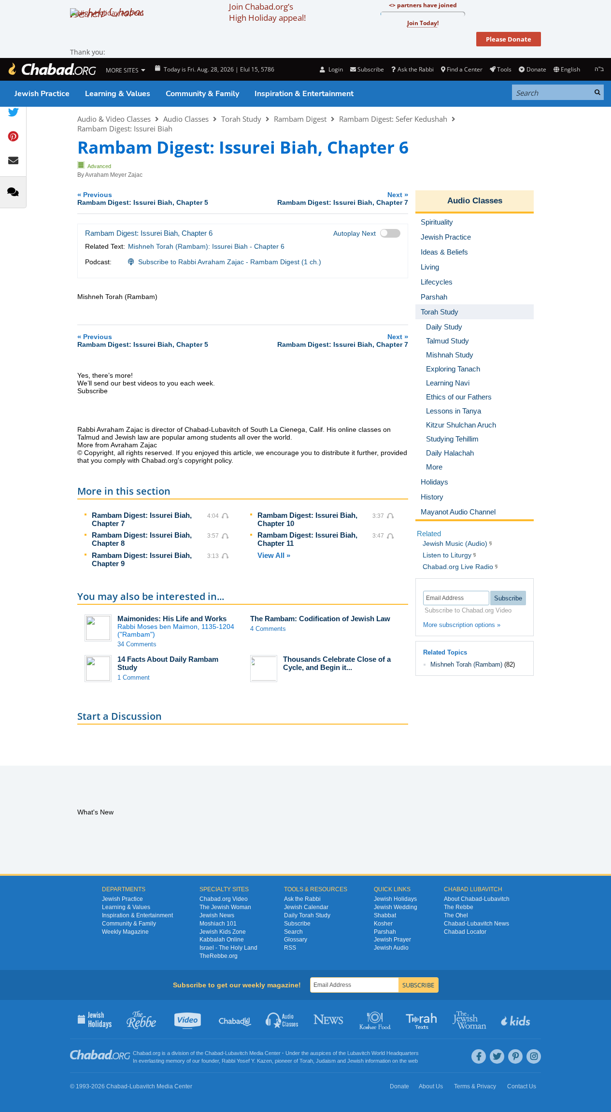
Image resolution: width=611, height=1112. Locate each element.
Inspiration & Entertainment (304, 93)
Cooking (376, 1019)
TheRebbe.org (218, 956)
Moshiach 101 (218, 923)
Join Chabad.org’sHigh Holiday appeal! (267, 12)
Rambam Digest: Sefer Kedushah (393, 119)
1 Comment (133, 677)
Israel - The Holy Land (228, 947)
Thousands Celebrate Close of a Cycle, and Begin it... (337, 663)
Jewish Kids (516, 1019)
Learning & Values (117, 93)
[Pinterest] (515, 1056)
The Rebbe (458, 907)
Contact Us (521, 1086)
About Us (431, 1086)
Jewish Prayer (392, 939)
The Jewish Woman (225, 907)
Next (342, 198)
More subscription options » (461, 624)
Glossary (295, 939)
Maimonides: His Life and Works (172, 618)
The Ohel (456, 915)
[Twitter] (497, 1056)
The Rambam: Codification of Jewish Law (320, 618)
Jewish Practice (42, 93)
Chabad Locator (465, 931)
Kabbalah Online (221, 939)
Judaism (326, 1061)
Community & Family (202, 93)
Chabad (214, 1053)
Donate (536, 69)
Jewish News (216, 915)
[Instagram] (533, 1056)
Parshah (385, 931)
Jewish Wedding (395, 907)
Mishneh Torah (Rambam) (466, 664)
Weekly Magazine (125, 931)
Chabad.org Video (223, 899)
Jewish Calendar (306, 907)
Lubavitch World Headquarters (383, 1053)
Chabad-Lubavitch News (476, 923)
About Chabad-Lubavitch (477, 899)
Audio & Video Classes (114, 119)
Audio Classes (186, 119)
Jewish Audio (391, 947)
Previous (142, 198)
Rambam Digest (300, 119)
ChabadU (235, 1019)
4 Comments (268, 628)
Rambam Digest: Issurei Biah (124, 128)
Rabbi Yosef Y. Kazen (247, 1061)
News (329, 1019)
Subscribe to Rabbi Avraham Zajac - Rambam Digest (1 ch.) (229, 262)
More (434, 467)
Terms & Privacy (475, 1086)
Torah (306, 1061)
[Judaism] (51, 69)
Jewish (355, 1061)
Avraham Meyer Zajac (113, 174)
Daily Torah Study (307, 915)
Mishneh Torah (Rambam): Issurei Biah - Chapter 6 (206, 246)
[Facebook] (478, 1056)
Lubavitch (236, 1053)
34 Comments (136, 644)
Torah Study (241, 119)
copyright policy (208, 460)
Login (334, 69)
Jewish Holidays (395, 899)
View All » (273, 555)
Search (293, 931)
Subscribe (297, 923)
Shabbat (385, 915)
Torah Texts (422, 1019)
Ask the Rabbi (415, 69)
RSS (290, 947)
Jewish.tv (188, 1019)
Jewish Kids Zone (222, 931)
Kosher (383, 923)
